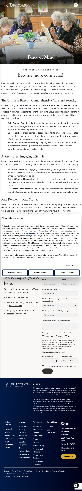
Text (69, 336)
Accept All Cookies (67, 272)
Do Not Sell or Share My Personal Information (50, 471)
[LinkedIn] (67, 423)
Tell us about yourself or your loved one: (56, 321)
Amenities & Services (24, 437)
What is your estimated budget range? (56, 311)
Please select (49, 294)
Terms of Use (46, 348)
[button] (76, 485)
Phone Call (49, 336)
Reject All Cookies (15, 272)
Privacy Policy (57, 348)
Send (47, 371)
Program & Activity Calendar (23, 429)
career (10, 313)
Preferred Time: (67, 356)
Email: (44, 280)
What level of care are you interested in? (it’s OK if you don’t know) (60, 300)
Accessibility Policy (13, 474)
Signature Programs (23, 443)
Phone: (64, 280)
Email (60, 336)
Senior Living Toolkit (38, 456)
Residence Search (9, 446)
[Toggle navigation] (76, 5)
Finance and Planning (38, 450)
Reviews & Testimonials (38, 428)
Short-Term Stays (9, 440)
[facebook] (62, 423)
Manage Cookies (40, 272)
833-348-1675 (15, 305)
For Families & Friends (38, 462)
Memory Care (10, 435)
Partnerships (24, 454)
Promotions (37, 439)
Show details (70, 266)
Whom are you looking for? (52, 289)
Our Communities (52, 431)
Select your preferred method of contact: (57, 333)
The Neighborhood (24, 449)
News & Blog (38, 445)
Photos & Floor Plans (38, 434)
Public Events (24, 457)
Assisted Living (8, 430)
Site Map (25, 474)
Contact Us (68, 456)
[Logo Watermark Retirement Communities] (19, 5)
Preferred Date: (47, 356)
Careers (36, 442)
